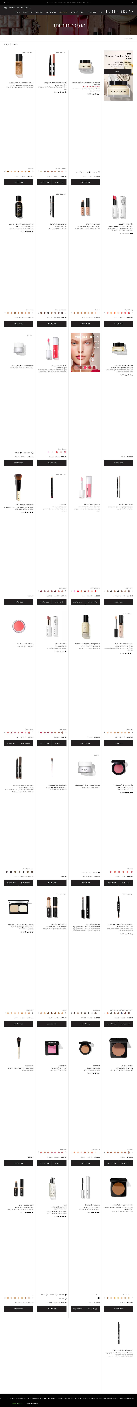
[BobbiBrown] (119, 11)
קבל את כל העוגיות (17, 1403)
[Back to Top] (6, 1057)
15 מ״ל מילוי (27, 453)
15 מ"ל (77, 172)
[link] (5, 8)
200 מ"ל (61, 1295)
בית (132, 38)
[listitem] (85, 121)
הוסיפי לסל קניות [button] (85, 182)
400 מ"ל (52, 1295)
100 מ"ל (94, 172)
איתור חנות (20, 8)
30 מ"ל (43, 1295)
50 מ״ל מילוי (85, 872)
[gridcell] (62, 172)
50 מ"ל (86, 172)
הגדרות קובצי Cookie (32, 1403)
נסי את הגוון (58, 182)
